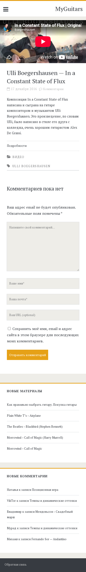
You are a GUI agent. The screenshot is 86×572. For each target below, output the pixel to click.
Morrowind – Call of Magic (24, 448)
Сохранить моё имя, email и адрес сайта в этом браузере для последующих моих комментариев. (43, 335)
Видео (18, 157)
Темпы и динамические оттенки (53, 501)
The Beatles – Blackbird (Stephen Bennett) (35, 426)
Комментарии (53, 89)
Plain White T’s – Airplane (24, 416)
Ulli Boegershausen (31, 166)
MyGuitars (69, 9)
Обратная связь (16, 565)
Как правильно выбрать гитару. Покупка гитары (42, 405)
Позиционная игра (45, 490)
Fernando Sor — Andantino (49, 539)
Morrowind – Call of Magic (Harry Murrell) (35, 437)
